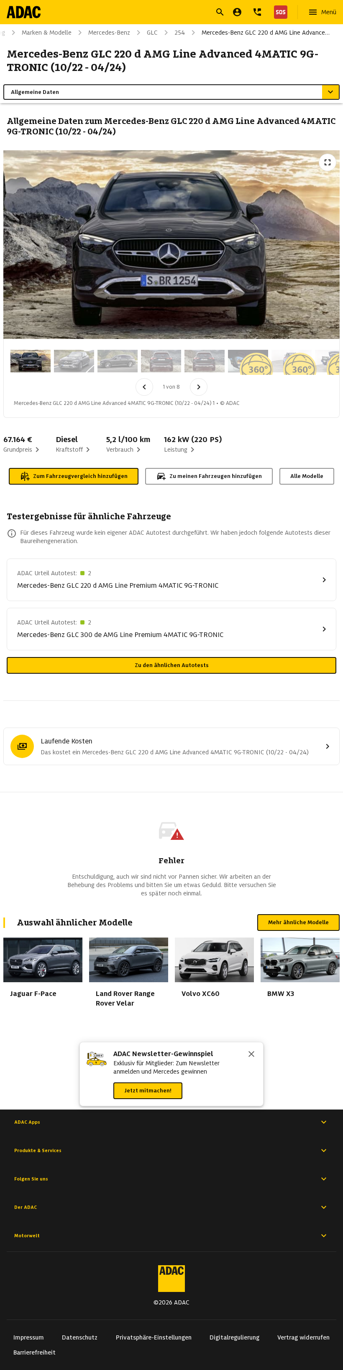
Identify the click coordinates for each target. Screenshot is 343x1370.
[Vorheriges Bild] (144, 387)
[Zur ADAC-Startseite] (24, 12)
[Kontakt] (257, 12)
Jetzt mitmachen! (148, 1090)
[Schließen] (251, 1055)
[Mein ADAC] (237, 12)
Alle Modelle (306, 476)
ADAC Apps (27, 1122)
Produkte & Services (37, 1150)
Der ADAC (25, 1207)
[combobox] (161, 13)
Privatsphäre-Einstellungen (154, 1337)
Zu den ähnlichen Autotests (172, 665)
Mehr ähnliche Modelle (298, 922)
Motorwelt (27, 1236)
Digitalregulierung (234, 1337)
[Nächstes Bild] (198, 387)
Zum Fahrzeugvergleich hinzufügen (80, 476)
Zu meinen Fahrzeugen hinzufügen (215, 476)
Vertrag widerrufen (303, 1337)
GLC (152, 32)
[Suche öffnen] (220, 12)
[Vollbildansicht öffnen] (327, 162)
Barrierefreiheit (34, 1352)
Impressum (28, 1337)
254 (179, 32)
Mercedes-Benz (109, 32)
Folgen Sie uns (31, 1179)
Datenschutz (79, 1337)
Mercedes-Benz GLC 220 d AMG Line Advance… (266, 32)
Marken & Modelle (47, 32)
